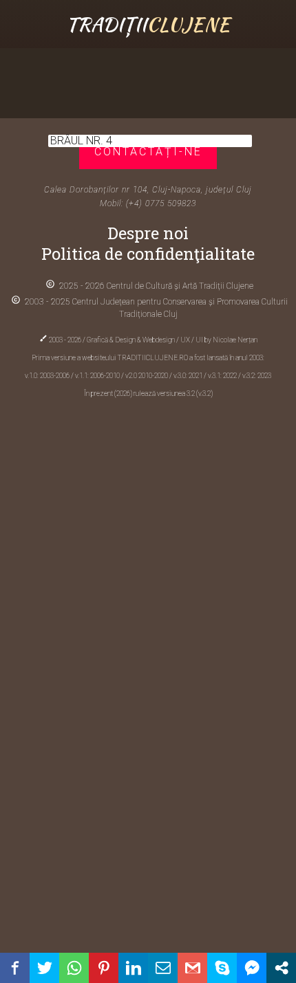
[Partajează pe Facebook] (15, 968)
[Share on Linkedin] (133, 968)
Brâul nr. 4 (81, 140)
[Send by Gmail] (192, 968)
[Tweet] (44, 968)
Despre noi (148, 233)
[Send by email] (163, 968)
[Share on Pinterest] (103, 968)
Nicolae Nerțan (235, 340)
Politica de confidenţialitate (148, 254)
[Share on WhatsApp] (74, 968)
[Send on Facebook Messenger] (251, 968)
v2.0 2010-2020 (147, 375)
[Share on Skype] (222, 968)
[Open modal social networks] (281, 968)
